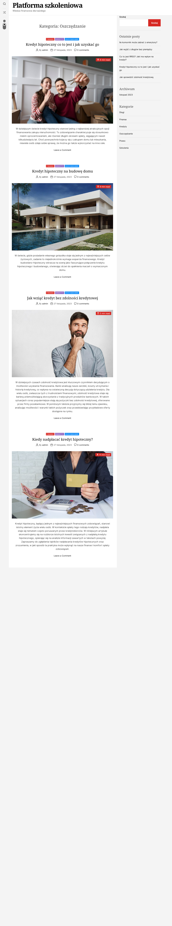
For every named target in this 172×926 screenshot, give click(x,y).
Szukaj (122, 17)
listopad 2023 (126, 94)
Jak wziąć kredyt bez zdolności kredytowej (62, 298)
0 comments (83, 50)
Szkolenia (124, 148)
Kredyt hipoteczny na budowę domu (62, 171)
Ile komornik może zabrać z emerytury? (138, 42)
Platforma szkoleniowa (47, 5)
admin (45, 50)
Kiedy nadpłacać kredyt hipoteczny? (62, 439)
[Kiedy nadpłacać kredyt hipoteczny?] (62, 485)
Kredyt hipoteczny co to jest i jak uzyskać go (62, 44)
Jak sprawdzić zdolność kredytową (136, 77)
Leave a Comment (62, 150)
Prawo (122, 140)
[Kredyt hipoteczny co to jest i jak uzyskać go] (62, 90)
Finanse (50, 39)
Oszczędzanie (71, 39)
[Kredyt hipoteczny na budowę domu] (62, 216)
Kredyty (59, 39)
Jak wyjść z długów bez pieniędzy (135, 49)
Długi (121, 112)
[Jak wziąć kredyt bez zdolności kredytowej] (62, 343)
